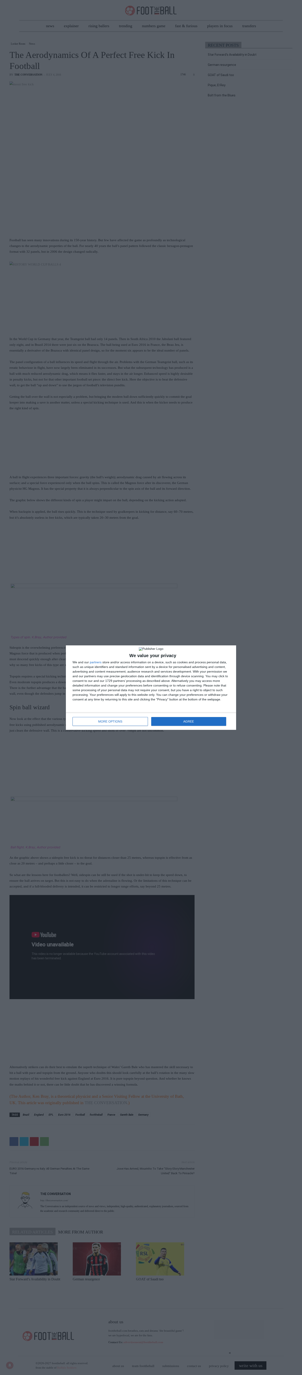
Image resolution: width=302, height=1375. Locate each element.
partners (95, 662)
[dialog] (151, 687)
